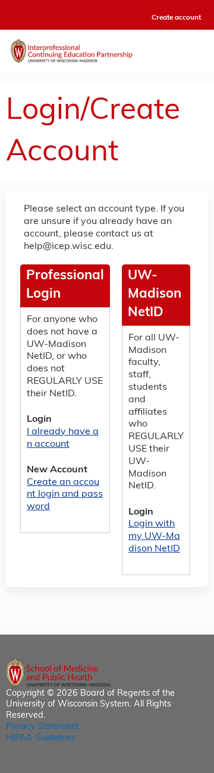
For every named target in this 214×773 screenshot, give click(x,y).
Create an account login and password (65, 495)
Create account (176, 17)
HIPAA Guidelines (40, 738)
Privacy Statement (42, 726)
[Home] (107, 48)
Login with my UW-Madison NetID (154, 536)
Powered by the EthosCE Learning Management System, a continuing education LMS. (166, 764)
